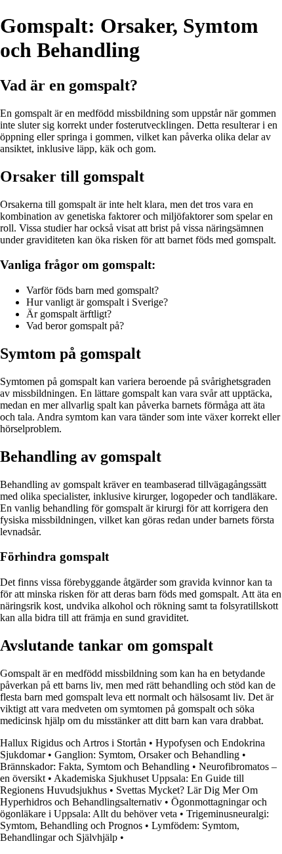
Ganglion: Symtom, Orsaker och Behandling (146, 754)
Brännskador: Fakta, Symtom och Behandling (95, 766)
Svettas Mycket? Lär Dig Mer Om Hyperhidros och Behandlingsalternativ (129, 795)
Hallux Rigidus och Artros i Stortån (73, 742)
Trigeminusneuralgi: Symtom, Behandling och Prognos (134, 819)
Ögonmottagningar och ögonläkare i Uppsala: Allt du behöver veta (133, 807)
